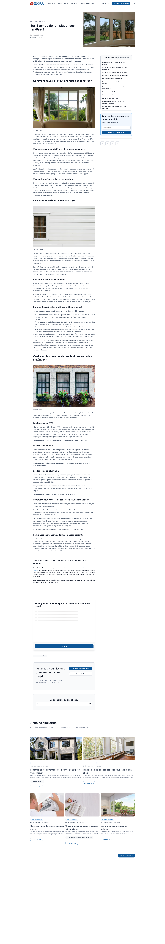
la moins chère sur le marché (83, 427)
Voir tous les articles (126, 856)
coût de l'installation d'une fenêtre (47, 504)
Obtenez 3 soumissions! (81, 668)
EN (134, 3)
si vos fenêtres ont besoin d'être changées (68, 141)
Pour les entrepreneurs (87, 3)
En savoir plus (80, 674)
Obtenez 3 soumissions (121, 3)
